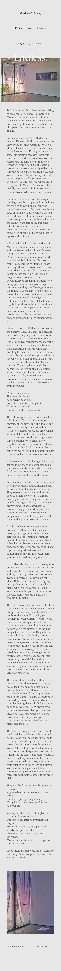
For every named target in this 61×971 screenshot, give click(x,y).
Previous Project (16, 947)
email (39, 43)
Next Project (42, 947)
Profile (19, 28)
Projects (41, 28)
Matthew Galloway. (30, 13)
